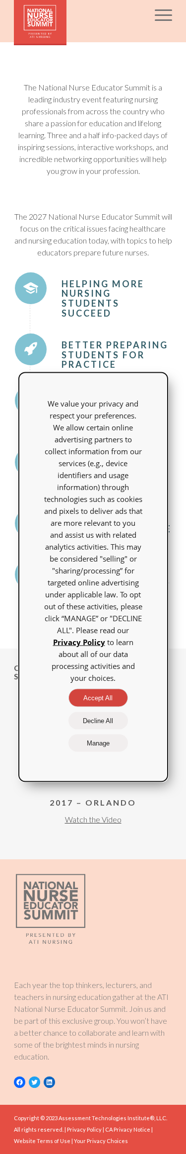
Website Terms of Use (42, 1141)
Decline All (98, 721)
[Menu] (158, 20)
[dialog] (93, 577)
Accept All (98, 698)
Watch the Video (93, 819)
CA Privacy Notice (127, 1129)
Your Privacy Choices (101, 1141)
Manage (98, 743)
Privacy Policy (84, 1129)
